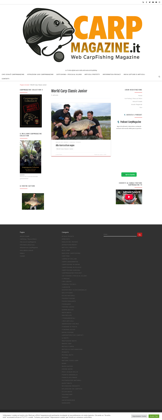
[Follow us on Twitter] (150, 2)
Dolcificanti (67, 293)
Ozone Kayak (67, 369)
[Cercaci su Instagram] (159, 2)
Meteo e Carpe (68, 346)
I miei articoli (68, 321)
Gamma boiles (68, 310)
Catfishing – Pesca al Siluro (28, 239)
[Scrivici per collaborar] (156, 2)
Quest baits (67, 383)
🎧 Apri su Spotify (129, 174)
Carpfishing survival (71, 270)
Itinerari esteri (68, 329)
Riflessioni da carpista (72, 389)
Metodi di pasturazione (72, 349)
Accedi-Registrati (136, 104)
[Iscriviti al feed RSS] (143, 2)
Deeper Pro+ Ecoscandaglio (74, 290)
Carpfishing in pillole (71, 267)
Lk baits (65, 338)
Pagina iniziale (24, 85)
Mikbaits (65, 352)
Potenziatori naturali (71, 380)
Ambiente (66, 239)
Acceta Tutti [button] (154, 416)
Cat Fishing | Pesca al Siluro (133, 98)
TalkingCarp (67, 394)
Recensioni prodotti (71, 386)
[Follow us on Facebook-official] (146, 2)
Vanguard (66, 403)
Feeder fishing (68, 298)
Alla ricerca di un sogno (65, 145)
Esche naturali (68, 296)
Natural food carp (70, 360)
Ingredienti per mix (70, 324)
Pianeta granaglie (70, 375)
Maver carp (67, 343)
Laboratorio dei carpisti (72, 335)
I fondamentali (68, 318)
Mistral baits (67, 355)
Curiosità (66, 287)
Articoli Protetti (137, 101)
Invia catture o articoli (26, 250)
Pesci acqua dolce (70, 372)
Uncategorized (68, 400)
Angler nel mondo (70, 242)
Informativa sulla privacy (27, 245)
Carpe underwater (70, 262)
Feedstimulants (69, 301)
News (64, 363)
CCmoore (66, 279)
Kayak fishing (68, 332)
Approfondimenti (69, 245)
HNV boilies (67, 315)
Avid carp (66, 250)
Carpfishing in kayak (71, 264)
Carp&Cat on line (69, 259)
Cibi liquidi (67, 281)
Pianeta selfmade (69, 377)
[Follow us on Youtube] (153, 2)
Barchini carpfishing (71, 253)
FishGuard (66, 304)
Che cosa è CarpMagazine (28, 242)
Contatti (22, 256)
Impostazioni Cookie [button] (139, 416)
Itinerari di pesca (69, 327)
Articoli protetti (69, 247)
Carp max (66, 256)
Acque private (68, 236)
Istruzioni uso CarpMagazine (29, 247)
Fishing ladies (68, 307)
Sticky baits (67, 392)
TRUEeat (65, 397)
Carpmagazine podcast (72, 273)
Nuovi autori (67, 366)
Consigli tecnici (69, 284)
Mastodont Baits (69, 341)
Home (140, 95)
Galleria (22, 253)
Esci (141, 107)
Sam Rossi (59, 154)
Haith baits (66, 312)
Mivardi (65, 358)
